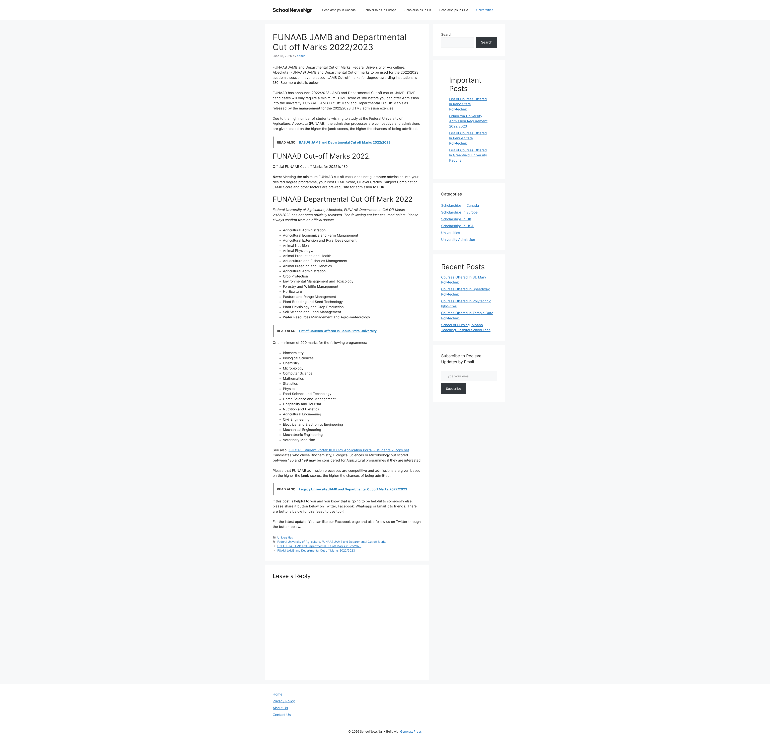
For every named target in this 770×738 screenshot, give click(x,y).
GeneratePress (411, 731)
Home (277, 694)
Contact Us (282, 715)
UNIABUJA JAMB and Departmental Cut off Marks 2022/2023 (319, 546)
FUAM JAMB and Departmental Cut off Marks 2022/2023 (316, 550)
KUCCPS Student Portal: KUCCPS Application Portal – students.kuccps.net (349, 450)
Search (446, 34)
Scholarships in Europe (380, 10)
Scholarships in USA (453, 10)
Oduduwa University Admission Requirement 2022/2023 (468, 121)
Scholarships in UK (417, 10)
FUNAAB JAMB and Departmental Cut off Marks (354, 541)
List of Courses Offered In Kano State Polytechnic (468, 104)
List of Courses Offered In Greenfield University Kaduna (468, 155)
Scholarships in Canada (339, 10)
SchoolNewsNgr (292, 10)
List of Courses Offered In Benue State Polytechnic (468, 138)
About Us (280, 708)
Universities (484, 10)
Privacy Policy (284, 701)
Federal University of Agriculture (298, 541)
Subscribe (453, 389)
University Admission (458, 240)
